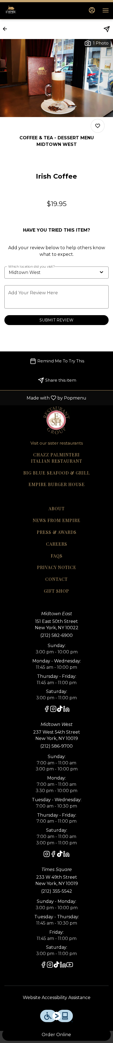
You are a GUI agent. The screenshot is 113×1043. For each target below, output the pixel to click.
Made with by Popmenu (45, 397)
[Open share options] (106, 29)
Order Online (56, 1034)
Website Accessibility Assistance (57, 997)
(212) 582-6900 (56, 635)
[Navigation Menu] (106, 10)
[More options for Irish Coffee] (97, 125)
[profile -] (92, 10)
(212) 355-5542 (56, 891)
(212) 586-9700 (56, 746)
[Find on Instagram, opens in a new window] (53, 710)
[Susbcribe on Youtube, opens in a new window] (69, 966)
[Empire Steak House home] (28, 10)
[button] (6, 29)
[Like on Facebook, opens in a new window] (46, 710)
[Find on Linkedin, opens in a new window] (66, 710)
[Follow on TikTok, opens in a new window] (59, 710)
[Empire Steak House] (56, 419)
